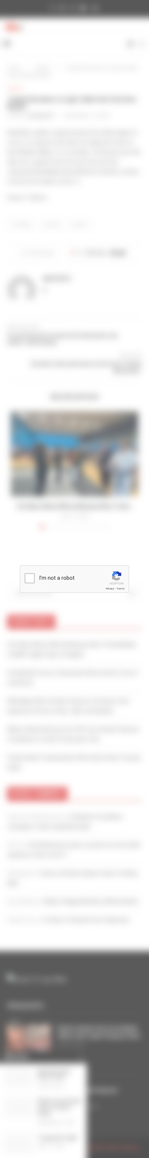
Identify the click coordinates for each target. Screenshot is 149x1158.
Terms (120, 588)
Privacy (110, 588)
